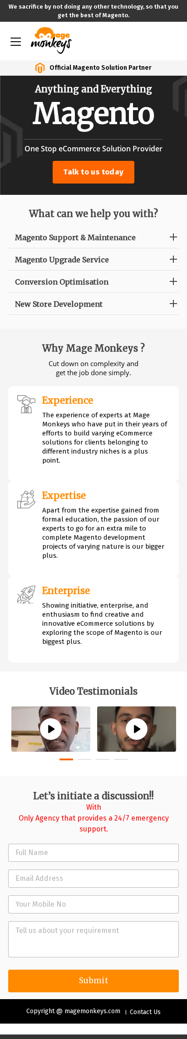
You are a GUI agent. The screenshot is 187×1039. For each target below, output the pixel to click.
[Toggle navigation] (15, 41)
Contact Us (145, 1012)
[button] (66, 759)
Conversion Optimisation (61, 281)
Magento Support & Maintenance (75, 237)
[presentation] (14, 691)
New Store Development (59, 304)
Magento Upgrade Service (62, 259)
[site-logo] (51, 40)
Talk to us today (93, 172)
